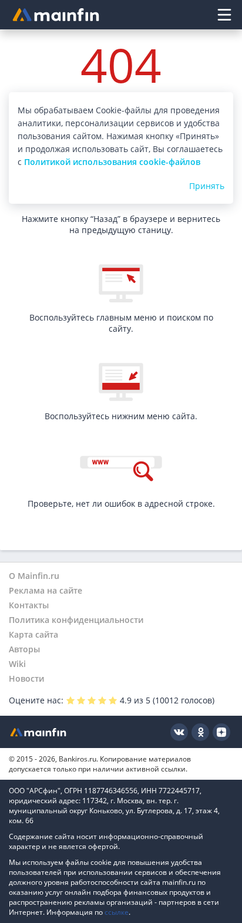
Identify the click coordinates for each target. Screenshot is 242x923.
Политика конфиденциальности (76, 619)
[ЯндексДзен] (221, 732)
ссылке (117, 912)
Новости (26, 678)
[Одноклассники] (200, 732)
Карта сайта (33, 634)
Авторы (24, 649)
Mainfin (38, 732)
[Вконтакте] (179, 732)
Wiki (17, 663)
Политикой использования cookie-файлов (112, 161)
